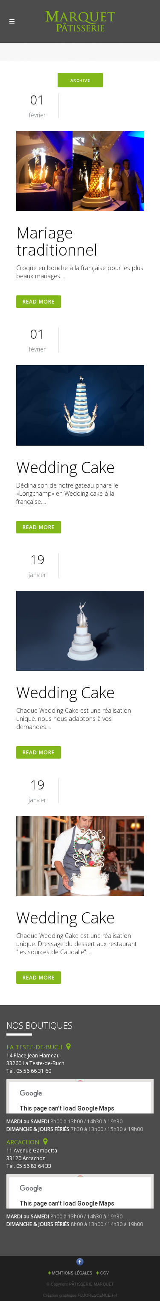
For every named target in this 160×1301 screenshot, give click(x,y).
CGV (104, 1273)
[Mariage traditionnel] (80, 172)
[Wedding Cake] (80, 406)
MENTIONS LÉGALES (72, 1273)
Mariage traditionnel (56, 241)
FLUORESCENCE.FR (97, 1295)
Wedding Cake (65, 467)
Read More (39, 301)
